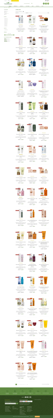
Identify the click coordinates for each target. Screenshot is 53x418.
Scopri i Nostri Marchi (30, 410)
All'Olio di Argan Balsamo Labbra (44, 220)
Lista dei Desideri (7, 409)
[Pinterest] (21, 11)
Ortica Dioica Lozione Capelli (20, 134)
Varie (5, 14)
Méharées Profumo (44, 177)
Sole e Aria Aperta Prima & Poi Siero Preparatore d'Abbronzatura (44, 265)
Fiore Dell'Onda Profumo (32, 69)
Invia (16, 403)
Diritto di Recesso (22, 410)
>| (27, 384)
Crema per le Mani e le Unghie (21, 177)
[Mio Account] (44, 3)
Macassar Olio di (20, 69)
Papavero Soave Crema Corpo (32, 330)
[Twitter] (20, 11)
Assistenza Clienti (29, 409)
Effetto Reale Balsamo (43, 330)
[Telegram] (23, 11)
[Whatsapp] (22, 11)
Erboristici (6, 11)
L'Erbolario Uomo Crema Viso (20, 220)
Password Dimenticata (8, 411)
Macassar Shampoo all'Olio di (20, 330)
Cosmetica (6, 13)
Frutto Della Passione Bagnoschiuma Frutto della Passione (32, 265)
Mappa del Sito (29, 411)
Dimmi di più (31, 416)
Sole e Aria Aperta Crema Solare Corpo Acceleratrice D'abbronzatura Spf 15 (44, 243)
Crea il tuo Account (7, 410)
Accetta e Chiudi (37, 416)
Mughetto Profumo (21, 308)
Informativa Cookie (22, 413)
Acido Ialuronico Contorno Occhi (21, 264)
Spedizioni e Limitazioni (23, 411)
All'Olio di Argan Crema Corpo (32, 177)
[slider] (4, 34)
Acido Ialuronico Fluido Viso (44, 351)
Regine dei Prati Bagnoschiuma (44, 308)
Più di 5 (8, 41)
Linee (5, 12)
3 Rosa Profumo (20, 198)
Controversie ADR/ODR (23, 414)
